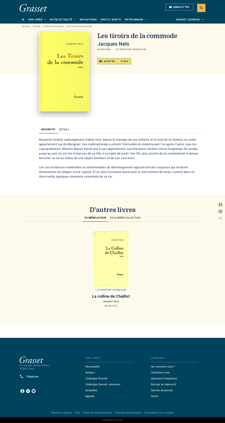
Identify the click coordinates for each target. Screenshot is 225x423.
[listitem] (22, 391)
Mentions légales (61, 412)
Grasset (37, 26)
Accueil (25, 26)
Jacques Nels (113, 44)
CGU (77, 412)
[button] (179, 7)
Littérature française (53, 26)
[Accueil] (33, 8)
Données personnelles (128, 412)
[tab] (23, 20)
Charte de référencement (97, 412)
